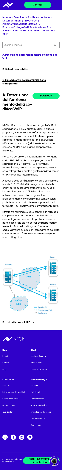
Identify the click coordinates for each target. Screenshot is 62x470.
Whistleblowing (37, 399)
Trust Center (7, 412)
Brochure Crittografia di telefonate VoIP (25, 27)
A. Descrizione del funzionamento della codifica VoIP (29, 32)
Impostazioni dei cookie (41, 412)
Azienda (5, 386)
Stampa (5, 363)
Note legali (35, 392)
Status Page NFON (39, 369)
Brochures (31, 21)
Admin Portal (36, 363)
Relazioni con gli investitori (13, 392)
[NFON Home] (8, 5)
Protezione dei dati (39, 405)
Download (46, 96)
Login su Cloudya (38, 356)
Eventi (5, 356)
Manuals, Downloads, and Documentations (27, 17)
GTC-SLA (34, 386)
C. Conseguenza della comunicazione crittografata (24, 82)
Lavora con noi (8, 405)
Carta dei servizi (38, 419)
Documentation (11, 21)
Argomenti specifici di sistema (19, 24)
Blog (4, 369)
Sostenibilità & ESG (10, 399)
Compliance (36, 425)
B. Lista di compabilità (15, 69)
